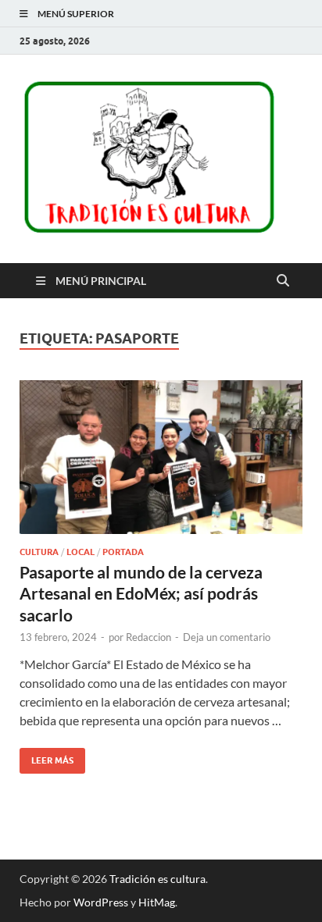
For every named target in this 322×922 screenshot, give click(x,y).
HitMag (156, 902)
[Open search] (283, 281)
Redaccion (148, 637)
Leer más (46, 757)
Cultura (39, 551)
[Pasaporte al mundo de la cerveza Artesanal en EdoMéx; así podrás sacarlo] (161, 457)
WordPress (100, 902)
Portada (123, 551)
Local (80, 551)
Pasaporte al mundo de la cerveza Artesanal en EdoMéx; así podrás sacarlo (141, 593)
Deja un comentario (226, 637)
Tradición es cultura (157, 878)
